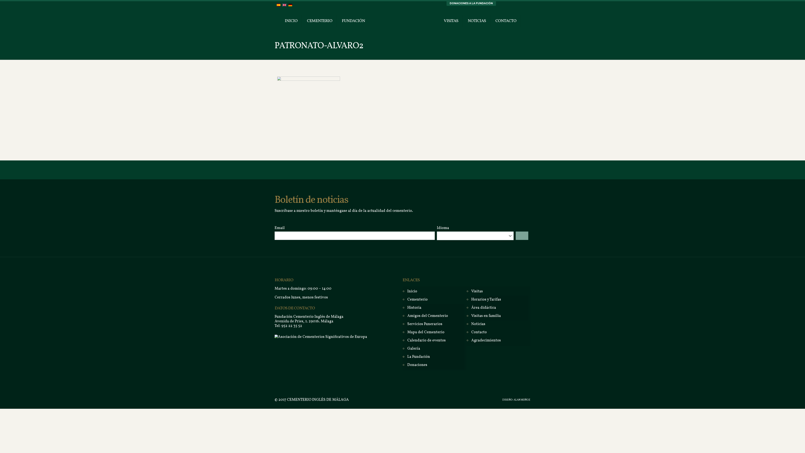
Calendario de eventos (426, 340)
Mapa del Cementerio (425, 332)
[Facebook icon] (483, 400)
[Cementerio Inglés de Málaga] (402, 15)
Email (280, 228)
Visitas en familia (486, 316)
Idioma (443, 228)
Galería (413, 348)
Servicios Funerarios (424, 324)
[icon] (496, 400)
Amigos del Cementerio (427, 316)
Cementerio (417, 299)
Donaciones (417, 365)
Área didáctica (483, 307)
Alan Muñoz (522, 400)
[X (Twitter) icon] (487, 400)
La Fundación (418, 356)
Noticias (478, 324)
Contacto (479, 332)
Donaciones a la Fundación (471, 3)
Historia (414, 307)
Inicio (412, 291)
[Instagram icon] (492, 400)
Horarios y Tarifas (486, 299)
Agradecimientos (486, 340)
